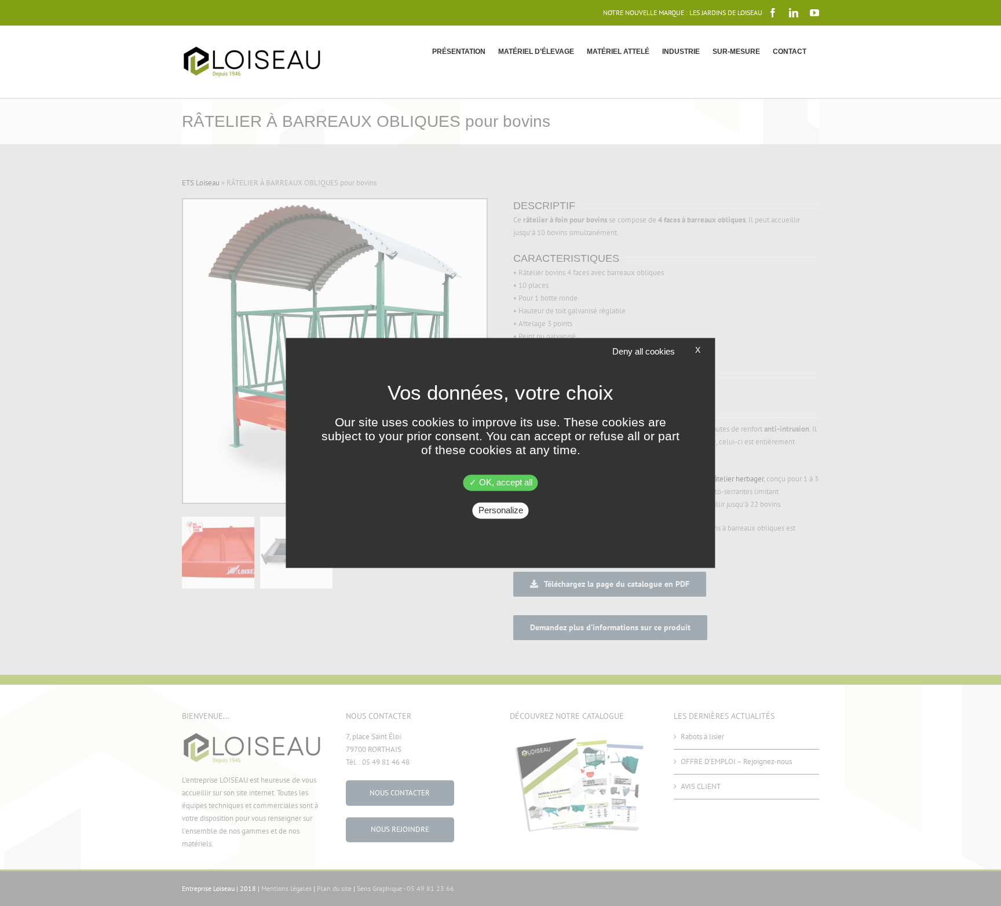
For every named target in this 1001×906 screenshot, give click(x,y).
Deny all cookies (643, 351)
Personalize (500, 511)
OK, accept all (504, 483)
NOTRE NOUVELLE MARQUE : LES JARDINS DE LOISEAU (682, 12)
